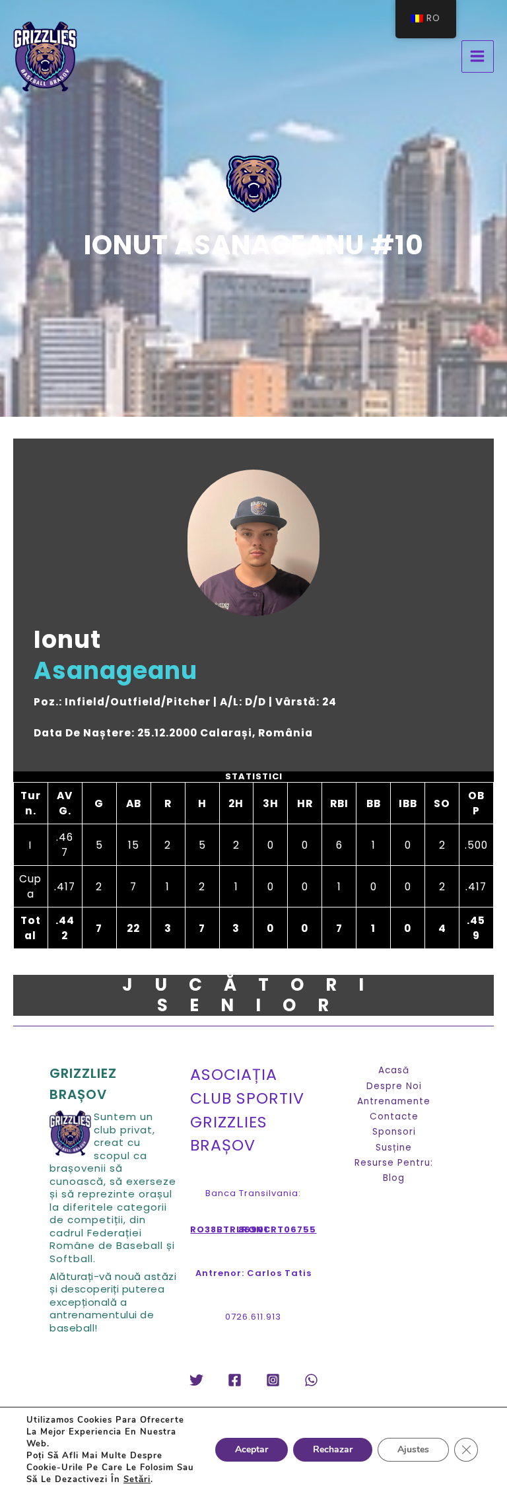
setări (137, 1479)
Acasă (393, 1070)
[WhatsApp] (311, 1380)
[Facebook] (235, 1380)
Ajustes (413, 1449)
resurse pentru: (394, 1162)
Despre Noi (394, 1086)
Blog (394, 1178)
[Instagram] (273, 1380)
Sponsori (394, 1131)
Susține (394, 1147)
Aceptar (251, 1449)
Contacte (394, 1116)
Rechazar (333, 1449)
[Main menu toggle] (477, 56)
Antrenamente (393, 1101)
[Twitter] (196, 1380)
